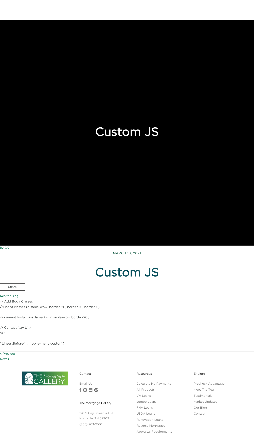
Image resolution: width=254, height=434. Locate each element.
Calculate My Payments (154, 384)
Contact (242, 10)
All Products (146, 390)
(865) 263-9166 (90, 424)
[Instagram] (85, 390)
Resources (193, 10)
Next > (5, 359)
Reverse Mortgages (151, 426)
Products (173, 10)
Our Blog (200, 408)
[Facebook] (80, 390)
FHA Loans (145, 408)
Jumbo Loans (146, 402)
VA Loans (144, 396)
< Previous (7, 354)
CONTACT (195, 309)
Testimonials (203, 396)
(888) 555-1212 (222, 309)
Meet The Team (218, 10)
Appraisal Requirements (154, 432)
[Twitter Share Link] (12, 298)
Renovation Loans (150, 420)
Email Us (85, 384)
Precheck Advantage (145, 10)
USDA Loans (146, 414)
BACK (4, 248)
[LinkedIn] (90, 390)
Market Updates (205, 402)
